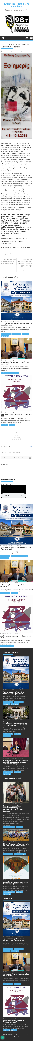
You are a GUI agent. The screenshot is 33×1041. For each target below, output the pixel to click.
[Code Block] (17, 458)
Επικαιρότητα (5, 254)
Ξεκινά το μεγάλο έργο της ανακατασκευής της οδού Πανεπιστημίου (8, 261)
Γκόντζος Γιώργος (17, 51)
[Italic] (4, 458)
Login (30, 446)
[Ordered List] (10, 458)
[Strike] (8, 458)
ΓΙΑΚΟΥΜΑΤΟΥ (15, 254)
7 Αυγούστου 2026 (9, 719)
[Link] (19, 458)
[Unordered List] (13, 458)
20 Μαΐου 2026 (8, 880)
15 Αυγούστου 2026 (7, 360)
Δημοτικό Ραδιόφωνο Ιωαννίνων (16, 5)
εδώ (13, 484)
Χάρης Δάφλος (18, 321)
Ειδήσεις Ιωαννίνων (16, 333)
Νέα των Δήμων (5, 336)
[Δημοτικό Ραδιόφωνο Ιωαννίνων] (2, 38)
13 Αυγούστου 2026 (7, 412)
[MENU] (31, 38)
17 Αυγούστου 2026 (7, 321)
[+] (23, 457)
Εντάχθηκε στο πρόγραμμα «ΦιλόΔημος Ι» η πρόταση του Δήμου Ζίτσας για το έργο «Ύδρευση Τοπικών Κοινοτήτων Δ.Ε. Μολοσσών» (25, 265)
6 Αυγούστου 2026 (9, 758)
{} (20, 457)
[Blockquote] (15, 458)
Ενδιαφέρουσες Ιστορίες (9, 827)
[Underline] (6, 458)
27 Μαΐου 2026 (8, 841)
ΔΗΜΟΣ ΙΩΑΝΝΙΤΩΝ (6, 333)
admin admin (17, 360)
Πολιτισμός (11, 424)
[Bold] (2, 458)
